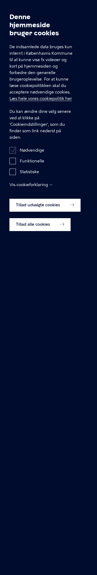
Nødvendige (32, 150)
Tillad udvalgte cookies (38, 205)
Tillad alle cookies (33, 224)
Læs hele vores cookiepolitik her (40, 98)
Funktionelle (32, 161)
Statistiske (29, 171)
